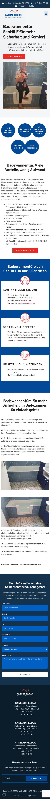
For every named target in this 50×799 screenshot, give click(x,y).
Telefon (6, 635)
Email (4, 614)
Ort (3, 625)
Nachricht (7, 656)
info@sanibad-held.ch (26, 303)
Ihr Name (6, 604)
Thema (5, 645)
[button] (46, 13)
